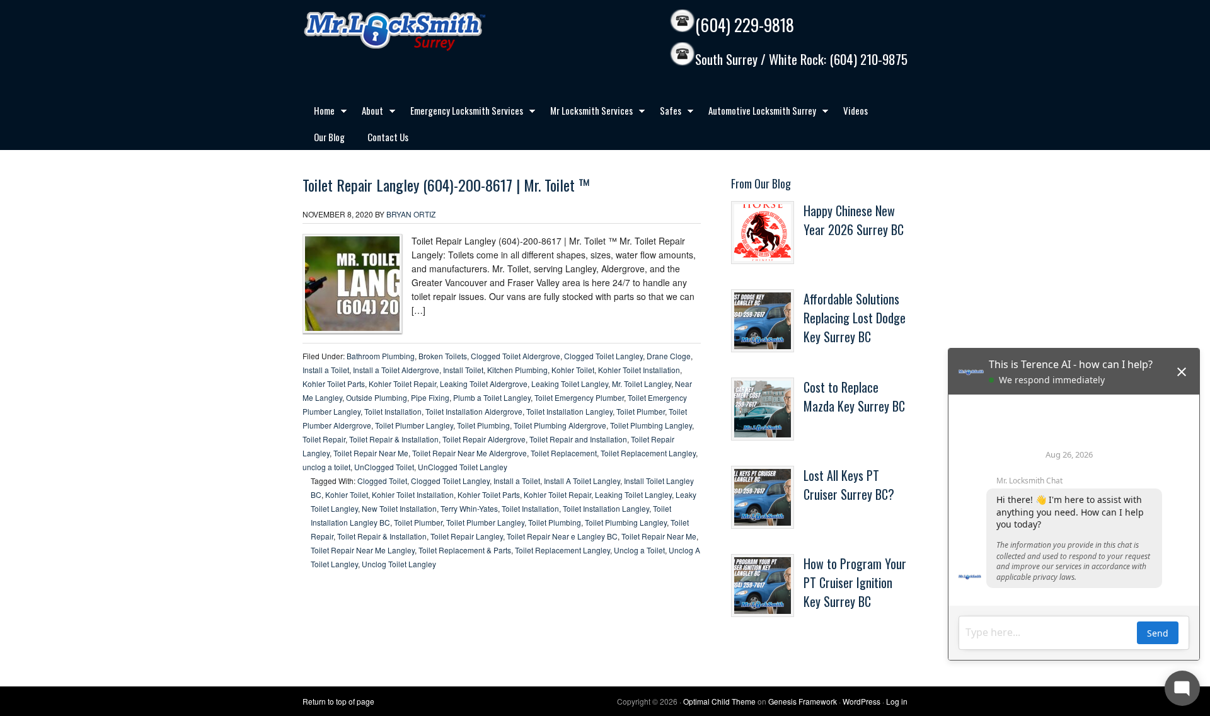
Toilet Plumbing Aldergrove (560, 425)
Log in (897, 701)
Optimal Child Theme (719, 701)
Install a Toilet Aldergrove (396, 369)
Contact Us (387, 137)
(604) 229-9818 (744, 25)
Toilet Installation (393, 411)
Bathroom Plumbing (381, 355)
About (366, 112)
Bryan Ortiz (410, 214)
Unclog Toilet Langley (399, 563)
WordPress (861, 701)
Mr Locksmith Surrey (422, 31)
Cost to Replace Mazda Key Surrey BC (854, 396)
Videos (855, 110)
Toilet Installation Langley (569, 411)
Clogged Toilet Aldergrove (515, 355)
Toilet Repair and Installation (578, 439)
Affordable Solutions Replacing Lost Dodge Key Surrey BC (855, 317)
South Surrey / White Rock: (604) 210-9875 (801, 59)
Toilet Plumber (640, 411)
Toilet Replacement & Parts (464, 550)
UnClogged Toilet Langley (462, 466)
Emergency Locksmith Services (461, 112)
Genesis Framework (802, 701)
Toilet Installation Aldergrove (473, 411)
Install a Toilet (325, 369)
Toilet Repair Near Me (370, 453)
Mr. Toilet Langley (641, 383)
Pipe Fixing (430, 397)
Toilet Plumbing (483, 425)
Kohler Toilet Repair (402, 383)
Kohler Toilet (572, 369)
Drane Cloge (669, 355)
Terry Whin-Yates (469, 508)
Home (318, 112)
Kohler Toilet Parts (333, 383)
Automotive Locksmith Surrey (756, 112)
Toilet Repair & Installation (394, 439)
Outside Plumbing (376, 397)
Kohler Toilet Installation (639, 369)
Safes (664, 112)
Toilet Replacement (564, 453)
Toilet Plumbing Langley (651, 425)
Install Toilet (463, 369)
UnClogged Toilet (384, 466)
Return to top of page (338, 701)
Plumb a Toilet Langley (492, 397)
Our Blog (329, 137)
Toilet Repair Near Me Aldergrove (469, 453)
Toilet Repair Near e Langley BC (562, 536)
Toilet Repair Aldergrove (484, 439)
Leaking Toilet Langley (569, 383)
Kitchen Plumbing (517, 369)
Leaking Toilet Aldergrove (483, 383)
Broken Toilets (442, 355)
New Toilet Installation (399, 508)
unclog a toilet (326, 466)
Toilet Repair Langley (466, 536)
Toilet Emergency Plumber (579, 397)
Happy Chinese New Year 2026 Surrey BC (854, 220)
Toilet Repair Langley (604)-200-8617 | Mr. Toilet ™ (446, 184)
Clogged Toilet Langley (603, 355)
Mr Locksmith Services (586, 112)
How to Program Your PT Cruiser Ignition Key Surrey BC (855, 582)
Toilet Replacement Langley (648, 453)
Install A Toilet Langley (582, 480)
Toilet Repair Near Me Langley (363, 550)
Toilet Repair (323, 439)
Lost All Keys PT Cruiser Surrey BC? (849, 485)
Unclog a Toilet (639, 550)
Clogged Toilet (382, 480)
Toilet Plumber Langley (414, 425)
